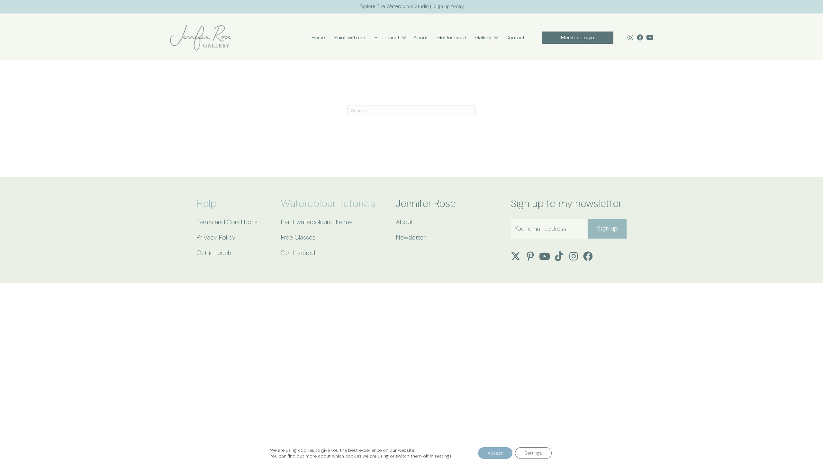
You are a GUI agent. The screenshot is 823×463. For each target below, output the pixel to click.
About (420, 37)
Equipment (387, 37)
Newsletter (411, 237)
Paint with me (349, 37)
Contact (515, 37)
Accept (495, 453)
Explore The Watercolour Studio (394, 6)
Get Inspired (451, 37)
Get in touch (213, 253)
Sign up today (449, 6)
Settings (533, 453)
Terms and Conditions (227, 222)
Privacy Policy (215, 237)
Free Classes (298, 237)
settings (443, 456)
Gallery (483, 37)
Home (318, 37)
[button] (404, 38)
